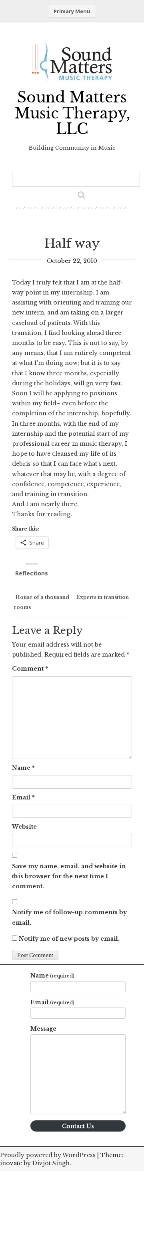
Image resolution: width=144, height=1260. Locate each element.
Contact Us (78, 1126)
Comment (30, 668)
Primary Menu (72, 11)
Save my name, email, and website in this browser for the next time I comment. (69, 876)
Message (43, 1028)
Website (24, 826)
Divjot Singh (51, 1163)
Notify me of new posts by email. (69, 938)
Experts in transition (103, 597)
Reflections (31, 573)
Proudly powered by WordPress (48, 1155)
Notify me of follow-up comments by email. (69, 917)
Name (23, 767)
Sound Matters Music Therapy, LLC (72, 113)
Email (23, 797)
